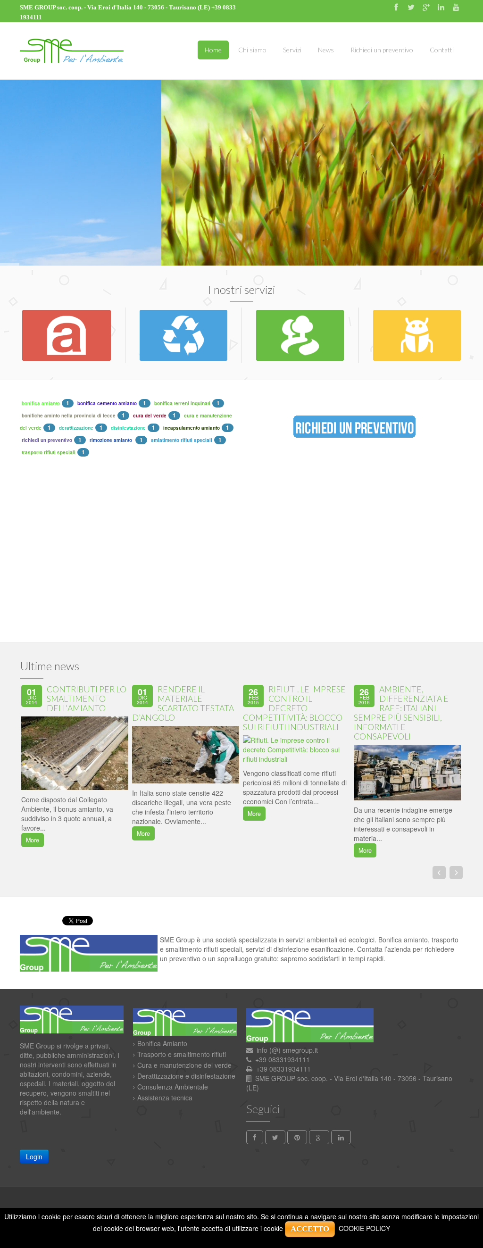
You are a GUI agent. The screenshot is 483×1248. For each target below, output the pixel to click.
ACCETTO (310, 1228)
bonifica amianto (41, 403)
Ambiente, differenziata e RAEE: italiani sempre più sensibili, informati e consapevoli (401, 712)
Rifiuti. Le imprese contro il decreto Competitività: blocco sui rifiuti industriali (294, 708)
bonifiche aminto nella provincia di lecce (69, 415)
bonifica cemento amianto (107, 403)
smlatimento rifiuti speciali (181, 440)
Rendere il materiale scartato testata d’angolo (183, 703)
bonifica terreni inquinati (182, 403)
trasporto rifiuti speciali (48, 452)
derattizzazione (76, 427)
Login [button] (34, 1156)
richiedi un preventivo (47, 440)
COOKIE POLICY (364, 1228)
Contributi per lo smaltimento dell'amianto (86, 698)
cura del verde (150, 415)
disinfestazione (128, 427)
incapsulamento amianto (191, 427)
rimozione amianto (111, 440)
